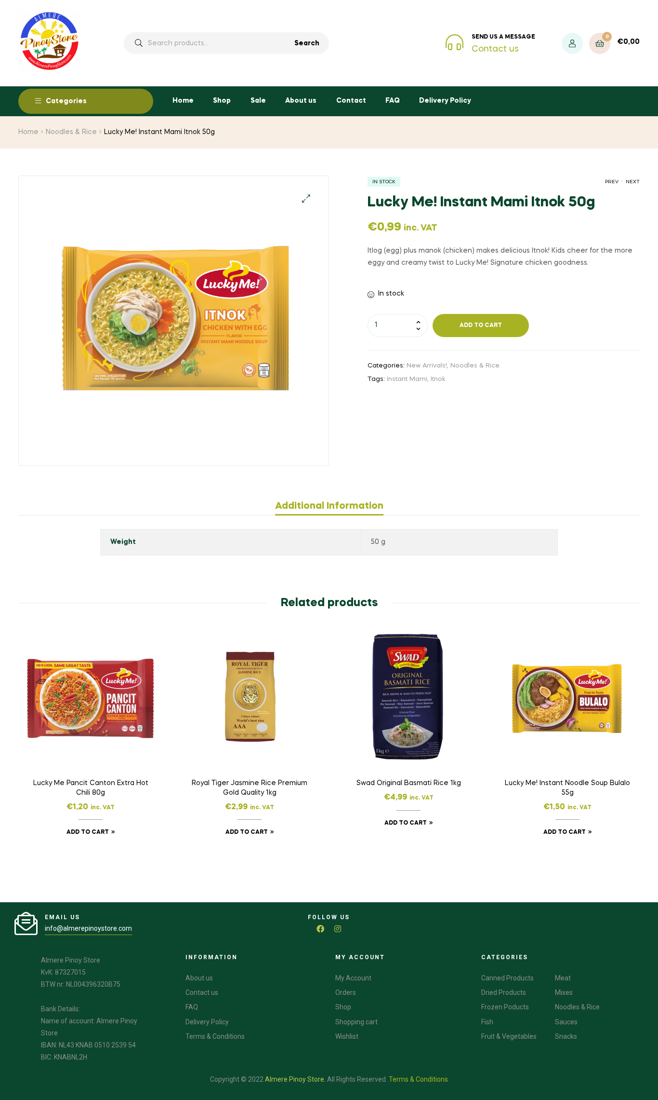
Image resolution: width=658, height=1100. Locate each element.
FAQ (392, 100)
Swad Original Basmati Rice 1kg (408, 783)
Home (183, 100)
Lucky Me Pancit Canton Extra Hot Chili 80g (90, 788)
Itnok (438, 379)
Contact (351, 100)
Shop (222, 100)
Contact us (495, 49)
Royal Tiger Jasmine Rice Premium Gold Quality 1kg (249, 788)
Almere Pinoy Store (294, 1079)
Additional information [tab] (329, 506)
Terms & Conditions (418, 1079)
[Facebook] (320, 929)
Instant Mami (407, 379)
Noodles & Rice (71, 132)
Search (306, 43)
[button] (306, 198)
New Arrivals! (427, 366)
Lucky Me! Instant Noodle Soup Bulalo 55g (567, 788)
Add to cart (481, 325)
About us (300, 100)
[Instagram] (338, 929)
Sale (258, 100)
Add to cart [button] (87, 832)
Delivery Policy (445, 100)
